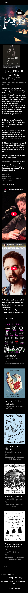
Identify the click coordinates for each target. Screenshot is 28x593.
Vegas (9, 307)
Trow (15, 305)
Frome (4, 302)
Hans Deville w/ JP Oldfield (14, 496)
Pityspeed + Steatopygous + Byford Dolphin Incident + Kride (14, 546)
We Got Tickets (10, 185)
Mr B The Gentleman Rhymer (11, 310)
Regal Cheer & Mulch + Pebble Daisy (12, 448)
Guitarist (8, 302)
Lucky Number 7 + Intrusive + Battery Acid (14, 402)
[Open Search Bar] (25, 2)
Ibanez (12, 302)
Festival (22, 300)
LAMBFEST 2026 (10, 355)
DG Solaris (11, 300)
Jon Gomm (17, 302)
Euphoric (17, 300)
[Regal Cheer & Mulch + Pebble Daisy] (14, 443)
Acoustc (6, 300)
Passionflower (9, 305)
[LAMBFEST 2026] (14, 352)
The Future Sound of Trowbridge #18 (13, 312)
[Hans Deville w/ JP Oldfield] (14, 493)
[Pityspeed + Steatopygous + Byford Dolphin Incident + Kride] (14, 540)
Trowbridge (19, 305)
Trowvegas (5, 307)
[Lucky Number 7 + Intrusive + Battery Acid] (14, 397)
